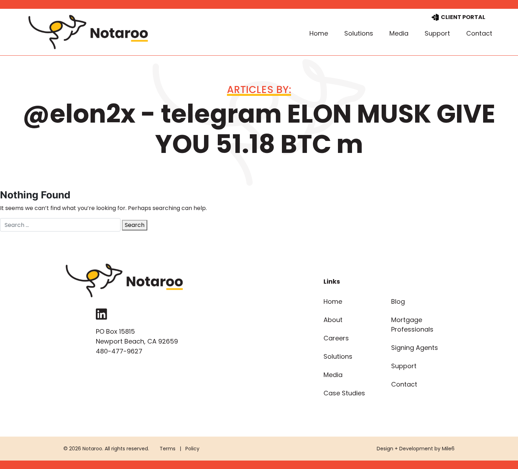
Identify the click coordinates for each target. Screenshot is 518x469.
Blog (398, 301)
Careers (336, 338)
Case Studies (344, 393)
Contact (479, 33)
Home (318, 33)
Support (437, 33)
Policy (192, 448)
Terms (167, 448)
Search (134, 225)
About (333, 319)
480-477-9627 (119, 351)
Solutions (358, 33)
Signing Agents (414, 347)
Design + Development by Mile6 (416, 448)
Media (398, 33)
